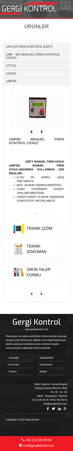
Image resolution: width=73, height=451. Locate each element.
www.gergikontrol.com (36, 329)
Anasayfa (14, 357)
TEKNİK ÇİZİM (39, 228)
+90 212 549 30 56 (39, 440)
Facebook (48, 409)
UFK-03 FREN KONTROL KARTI (29, 46)
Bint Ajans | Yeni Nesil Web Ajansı (60, 426)
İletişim (43, 371)
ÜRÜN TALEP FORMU (39, 272)
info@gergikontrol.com (38, 445)
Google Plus (65, 409)
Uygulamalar (46, 357)
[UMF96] (36, 108)
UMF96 (11, 81)
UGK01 (11, 73)
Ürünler (13, 371)
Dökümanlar (46, 364)
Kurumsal (14, 364)
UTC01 (11, 65)
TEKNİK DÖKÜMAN (36, 249)
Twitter (53, 409)
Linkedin (59, 409)
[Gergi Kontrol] (30, 9)
